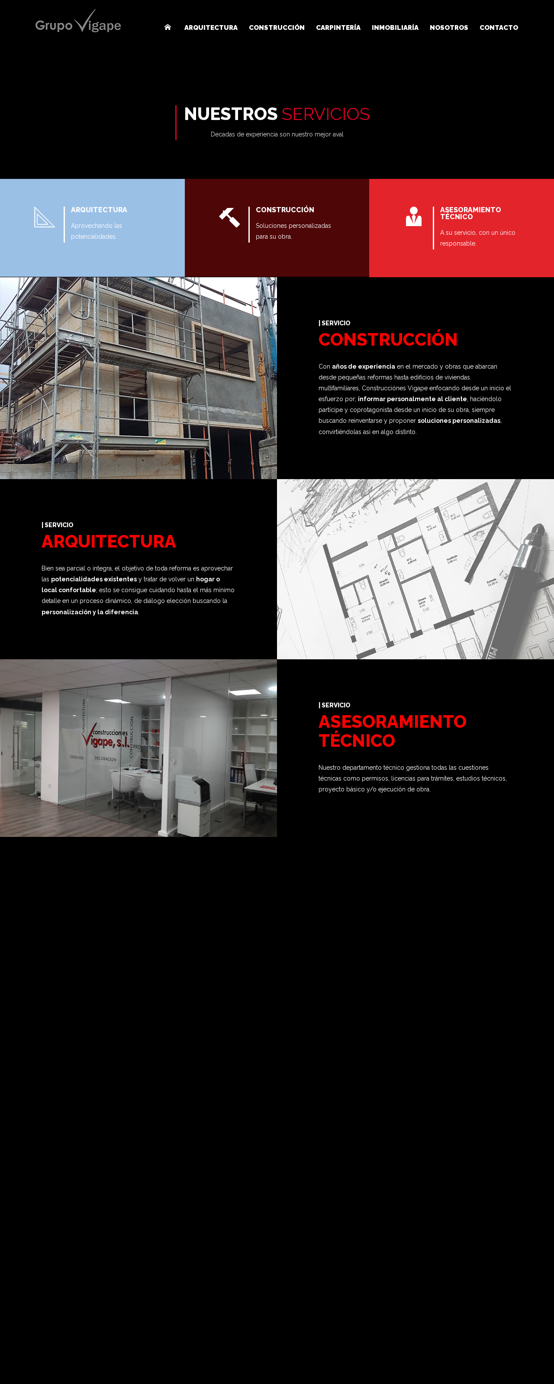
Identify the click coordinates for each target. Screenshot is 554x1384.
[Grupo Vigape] (78, 21)
